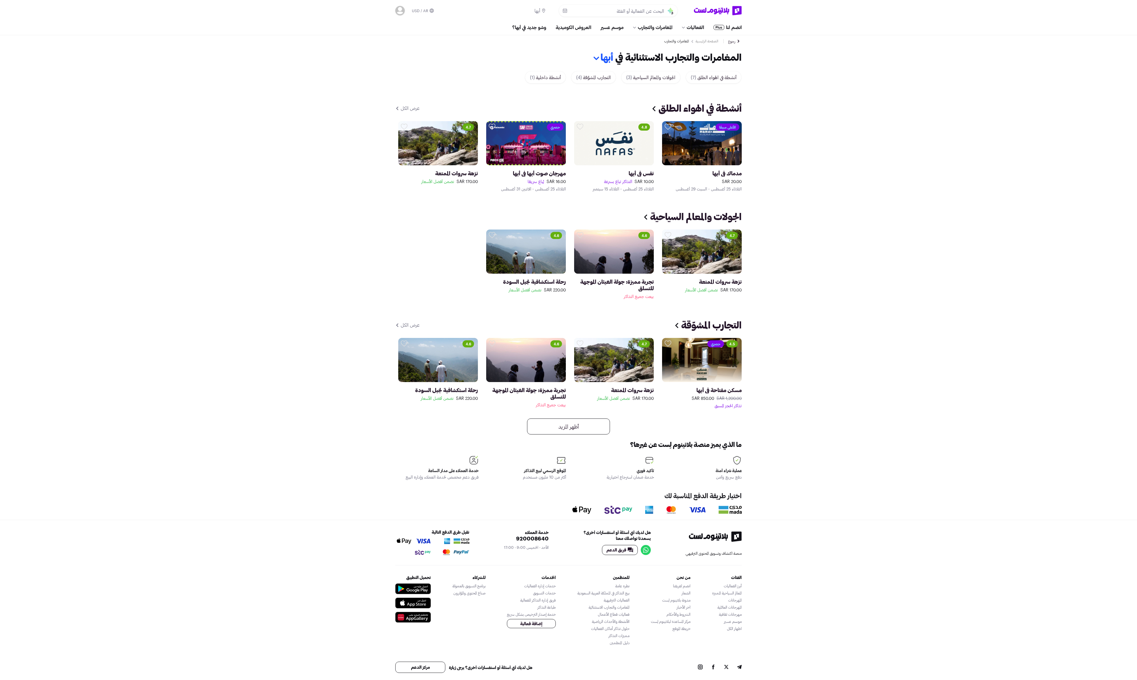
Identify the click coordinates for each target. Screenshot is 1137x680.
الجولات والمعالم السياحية (650, 77)
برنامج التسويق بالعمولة (469, 585)
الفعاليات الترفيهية (616, 600)
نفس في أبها (641, 173)
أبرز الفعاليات (733, 585)
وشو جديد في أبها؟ (529, 27)
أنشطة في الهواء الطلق (713, 77)
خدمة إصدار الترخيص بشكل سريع (531, 614)
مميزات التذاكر (618, 635)
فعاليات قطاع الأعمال (613, 614)
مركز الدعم (420, 667)
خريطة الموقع (681, 628)
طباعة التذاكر (546, 607)
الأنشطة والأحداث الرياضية (610, 621)
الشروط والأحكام (678, 614)
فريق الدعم (616, 549)
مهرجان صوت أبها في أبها (539, 173)
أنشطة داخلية (545, 77)
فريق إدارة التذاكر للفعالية (538, 600)
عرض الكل (409, 108)
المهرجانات (735, 600)
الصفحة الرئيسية (707, 41)
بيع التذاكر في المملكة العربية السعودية (603, 593)
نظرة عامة (622, 585)
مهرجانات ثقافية (730, 614)
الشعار (686, 593)
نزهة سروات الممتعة (456, 173)
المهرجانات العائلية (729, 607)
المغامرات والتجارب (655, 27)
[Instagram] (700, 667)
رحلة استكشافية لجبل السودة (534, 281)
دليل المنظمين (619, 642)
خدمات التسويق (544, 593)
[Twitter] (726, 667)
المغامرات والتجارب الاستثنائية (609, 607)
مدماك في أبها (727, 173)
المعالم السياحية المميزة (727, 593)
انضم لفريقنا (681, 585)
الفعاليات (695, 27)
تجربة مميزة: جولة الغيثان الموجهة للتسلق (617, 284)
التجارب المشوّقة (593, 77)
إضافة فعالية (531, 623)
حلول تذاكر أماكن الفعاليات (610, 628)
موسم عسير (612, 27)
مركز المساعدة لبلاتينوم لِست (670, 621)
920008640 (532, 538)
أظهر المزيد (568, 426)
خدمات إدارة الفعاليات (540, 585)
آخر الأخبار (683, 607)
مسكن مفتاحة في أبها (719, 390)
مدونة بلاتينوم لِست (676, 600)
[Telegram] (739, 667)
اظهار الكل (734, 628)
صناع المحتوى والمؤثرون (469, 593)
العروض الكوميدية (573, 27)
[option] (702, 156)
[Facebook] (713, 667)
